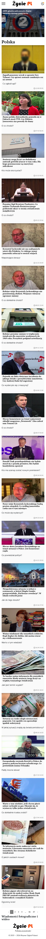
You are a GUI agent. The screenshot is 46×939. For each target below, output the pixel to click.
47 (34, 912)
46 (29, 912)
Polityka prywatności (23, 931)
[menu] (3, 3)
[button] (4, 19)
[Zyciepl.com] (22, 4)
